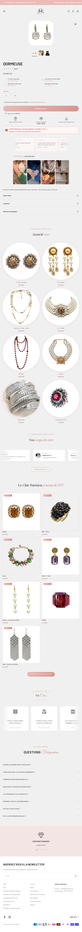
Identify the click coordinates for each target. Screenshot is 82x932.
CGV (4, 887)
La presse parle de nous (10, 898)
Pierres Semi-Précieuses (37, 894)
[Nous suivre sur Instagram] (9, 917)
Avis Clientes (34, 898)
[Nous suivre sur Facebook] (4, 917)
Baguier (32, 905)
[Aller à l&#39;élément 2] (41, 53)
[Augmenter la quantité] (15, 95)
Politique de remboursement (11, 908)
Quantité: (6, 91)
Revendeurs (6, 905)
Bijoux (32, 887)
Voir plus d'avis (40, 469)
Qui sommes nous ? (9, 901)
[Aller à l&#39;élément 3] (47, 53)
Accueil (32, 884)
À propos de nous (35, 901)
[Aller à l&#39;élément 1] (34, 53)
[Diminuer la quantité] (6, 95)
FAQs (4, 884)
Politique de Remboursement (12, 891)
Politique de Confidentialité (11, 894)
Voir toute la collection (41, 674)
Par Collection (34, 891)
